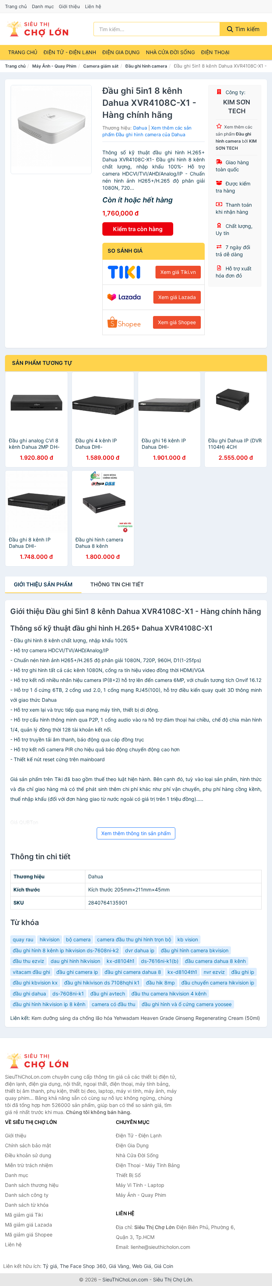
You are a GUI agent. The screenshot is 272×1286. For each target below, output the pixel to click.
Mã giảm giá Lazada (28, 1225)
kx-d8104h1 (121, 961)
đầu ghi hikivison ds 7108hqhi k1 (102, 983)
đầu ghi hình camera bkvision (194, 950)
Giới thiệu (69, 6)
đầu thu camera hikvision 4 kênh (168, 994)
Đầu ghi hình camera (146, 66)
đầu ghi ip (242, 972)
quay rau (23, 939)
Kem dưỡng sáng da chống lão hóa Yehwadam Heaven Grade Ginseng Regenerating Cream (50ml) (146, 1018)
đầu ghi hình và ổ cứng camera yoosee (187, 1004)
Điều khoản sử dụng (28, 1155)
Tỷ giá (50, 1266)
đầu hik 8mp (160, 983)
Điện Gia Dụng (121, 52)
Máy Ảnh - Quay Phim (54, 66)
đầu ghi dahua (29, 994)
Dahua (140, 128)
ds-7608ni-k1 (68, 994)
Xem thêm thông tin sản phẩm (136, 833)
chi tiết (117, 584)
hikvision (50, 939)
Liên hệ (93, 6)
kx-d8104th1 (182, 972)
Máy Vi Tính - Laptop (140, 1185)
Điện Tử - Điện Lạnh (70, 52)
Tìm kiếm (246, 29)
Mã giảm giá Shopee (28, 1235)
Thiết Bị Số (128, 1175)
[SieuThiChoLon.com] (37, 29)
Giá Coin (163, 1266)
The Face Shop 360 (83, 1266)
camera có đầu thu (113, 1004)
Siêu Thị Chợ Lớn (172, 1279)
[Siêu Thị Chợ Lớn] (40, 1061)
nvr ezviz (214, 972)
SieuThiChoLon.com (125, 1279)
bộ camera (78, 939)
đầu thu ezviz (28, 961)
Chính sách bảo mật (28, 1145)
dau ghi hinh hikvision (75, 961)
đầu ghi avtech (107, 994)
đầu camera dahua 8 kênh (215, 961)
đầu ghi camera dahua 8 (132, 972)
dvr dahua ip (139, 950)
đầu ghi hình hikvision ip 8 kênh (49, 1004)
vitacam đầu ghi (31, 972)
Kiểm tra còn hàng (138, 228)
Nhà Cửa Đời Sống (170, 52)
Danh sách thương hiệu (31, 1185)
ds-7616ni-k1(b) (159, 961)
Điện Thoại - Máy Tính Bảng (148, 1165)
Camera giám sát (101, 66)
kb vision (187, 939)
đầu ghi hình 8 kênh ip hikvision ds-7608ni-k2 (66, 950)
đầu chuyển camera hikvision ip (217, 983)
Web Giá (141, 1266)
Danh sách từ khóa (27, 1205)
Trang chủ (16, 6)
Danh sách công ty (27, 1195)
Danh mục (43, 6)
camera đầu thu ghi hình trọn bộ (134, 939)
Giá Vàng (119, 1266)
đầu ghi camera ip (77, 972)
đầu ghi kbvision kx (35, 983)
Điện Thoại (215, 52)
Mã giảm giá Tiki (24, 1215)
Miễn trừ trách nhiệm (29, 1165)
